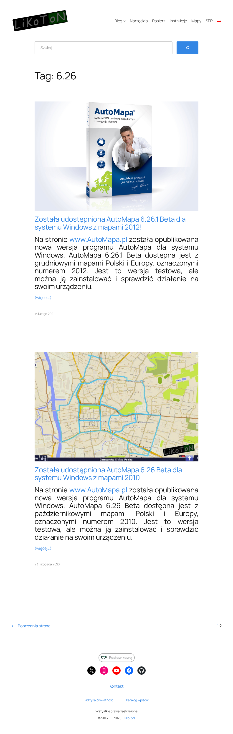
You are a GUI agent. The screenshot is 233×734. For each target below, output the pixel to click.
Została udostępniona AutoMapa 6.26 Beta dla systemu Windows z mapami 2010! (108, 473)
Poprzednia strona (31, 625)
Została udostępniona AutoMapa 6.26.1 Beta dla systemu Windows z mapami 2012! (110, 223)
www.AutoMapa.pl (98, 239)
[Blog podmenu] (124, 21)
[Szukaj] (187, 47)
